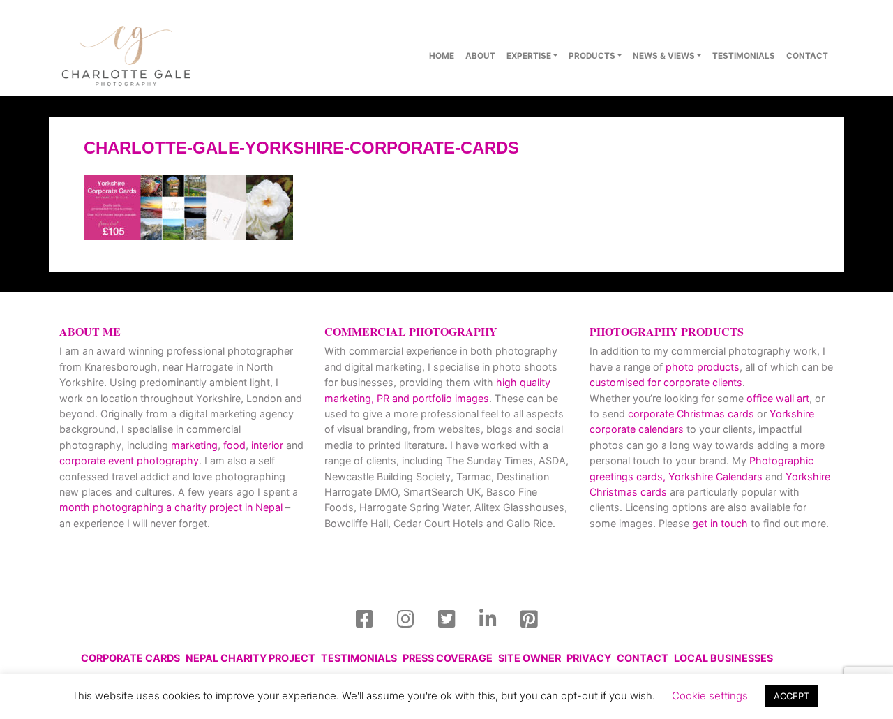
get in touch (720, 523)
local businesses (723, 658)
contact (807, 56)
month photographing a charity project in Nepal (171, 507)
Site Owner (529, 658)
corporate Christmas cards (692, 414)
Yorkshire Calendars (715, 476)
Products (592, 56)
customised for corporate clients (666, 382)
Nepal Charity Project (250, 658)
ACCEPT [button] (791, 696)
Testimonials (743, 56)
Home (441, 56)
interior (267, 445)
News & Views (664, 56)
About (480, 56)
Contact (642, 658)
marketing (194, 445)
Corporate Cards (130, 658)
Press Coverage (448, 658)
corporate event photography (129, 460)
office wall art (776, 398)
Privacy (588, 658)
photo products (703, 367)
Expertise (528, 56)
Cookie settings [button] (710, 695)
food (234, 445)
